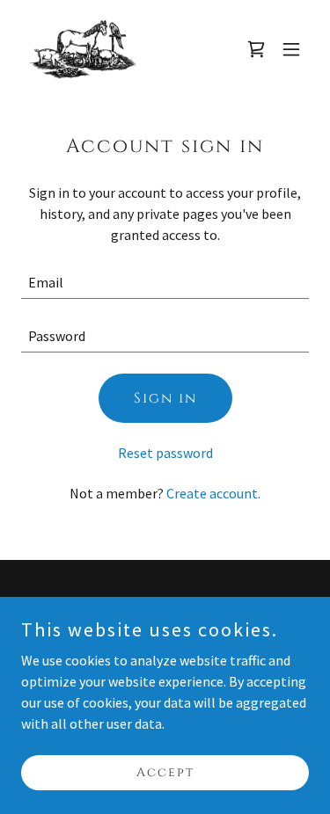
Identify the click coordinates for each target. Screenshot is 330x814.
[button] (291, 49)
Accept (165, 772)
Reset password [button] (165, 453)
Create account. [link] (213, 493)
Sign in (165, 398)
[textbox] (165, 282)
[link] (82, 49)
